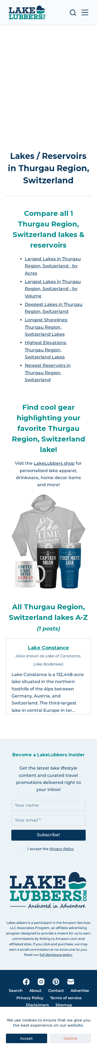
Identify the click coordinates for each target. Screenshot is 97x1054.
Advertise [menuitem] (80, 990)
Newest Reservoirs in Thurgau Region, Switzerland (48, 372)
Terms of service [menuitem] (66, 998)
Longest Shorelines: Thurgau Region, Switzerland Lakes (46, 327)
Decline (70, 1038)
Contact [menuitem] (56, 990)
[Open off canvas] (84, 12)
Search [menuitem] (16, 990)
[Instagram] (41, 981)
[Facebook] (26, 981)
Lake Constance (48, 648)
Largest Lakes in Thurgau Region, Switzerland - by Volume (53, 289)
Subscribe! (48, 834)
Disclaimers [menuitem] (37, 1005)
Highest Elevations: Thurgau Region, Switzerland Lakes (46, 350)
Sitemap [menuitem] (64, 1005)
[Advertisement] (48, 81)
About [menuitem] (35, 990)
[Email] (70, 981)
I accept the (50, 849)
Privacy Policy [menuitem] (29, 998)
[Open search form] (73, 12)
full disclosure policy (56, 955)
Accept (26, 1038)
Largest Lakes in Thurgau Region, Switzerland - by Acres (53, 266)
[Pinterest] (56, 981)
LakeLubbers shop (54, 463)
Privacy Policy (62, 849)
